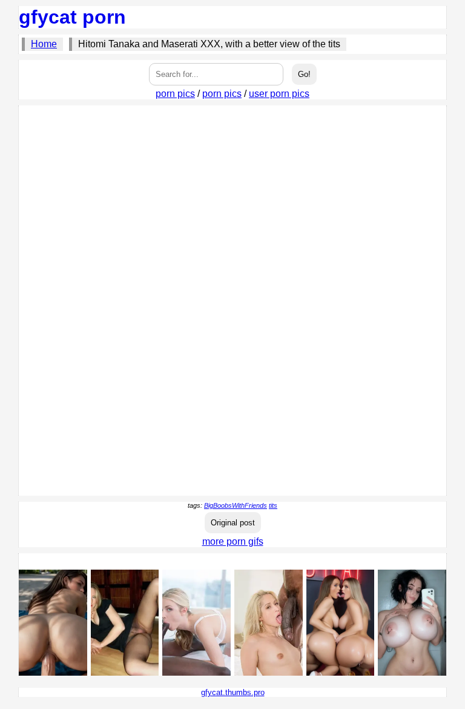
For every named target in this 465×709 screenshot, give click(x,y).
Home (44, 44)
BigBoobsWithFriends (235, 505)
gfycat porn (72, 17)
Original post (233, 522)
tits (273, 505)
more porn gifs (232, 541)
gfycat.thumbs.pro (233, 692)
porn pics (175, 93)
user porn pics (279, 93)
